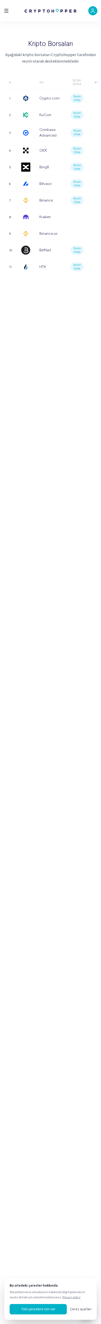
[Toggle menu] (6, 10)
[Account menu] (92, 10)
